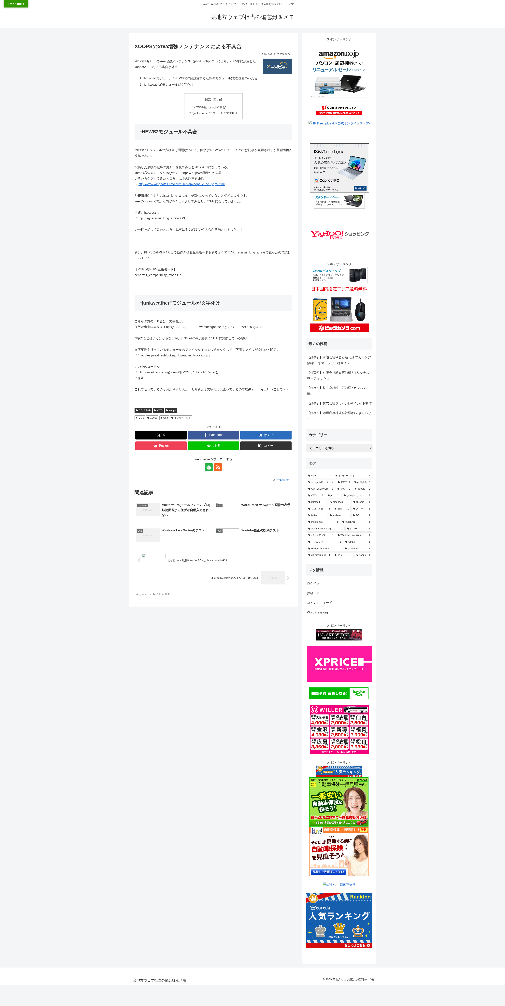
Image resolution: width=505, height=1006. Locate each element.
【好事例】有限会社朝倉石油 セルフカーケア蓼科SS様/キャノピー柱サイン (339, 360)
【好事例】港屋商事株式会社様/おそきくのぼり (339, 415)
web (165, 417)
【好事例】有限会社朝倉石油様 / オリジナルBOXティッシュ (338, 375)
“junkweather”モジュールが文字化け (215, 113)
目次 (208, 99)
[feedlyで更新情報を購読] (209, 467)
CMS (160, 410)
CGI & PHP (145, 410)
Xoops (172, 410)
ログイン (313, 583)
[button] (266, 445)
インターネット (182, 417)
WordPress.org (317, 612)
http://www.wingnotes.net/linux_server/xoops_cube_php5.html (181, 184)
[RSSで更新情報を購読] (218, 467)
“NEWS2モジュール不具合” (209, 107)
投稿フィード (316, 593)
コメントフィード (319, 602)
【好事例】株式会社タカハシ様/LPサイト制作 (339, 403)
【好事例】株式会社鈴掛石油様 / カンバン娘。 (336, 390)
